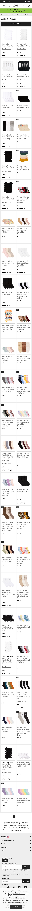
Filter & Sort (16, 24)
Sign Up (5, 860)
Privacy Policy (10, 873)
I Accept (16, 907)
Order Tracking (6, 1)
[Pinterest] (9, 887)
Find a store (5, 878)
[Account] (24, 5)
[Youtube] (26, 887)
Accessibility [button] (26, 1)
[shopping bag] (29, 5)
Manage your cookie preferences (16, 894)
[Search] (9, 5)
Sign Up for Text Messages (9, 864)
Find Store (26, 881)
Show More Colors (6, 49)
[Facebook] (20, 887)
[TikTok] (4, 887)
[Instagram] (15, 887)
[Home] (16, 5)
